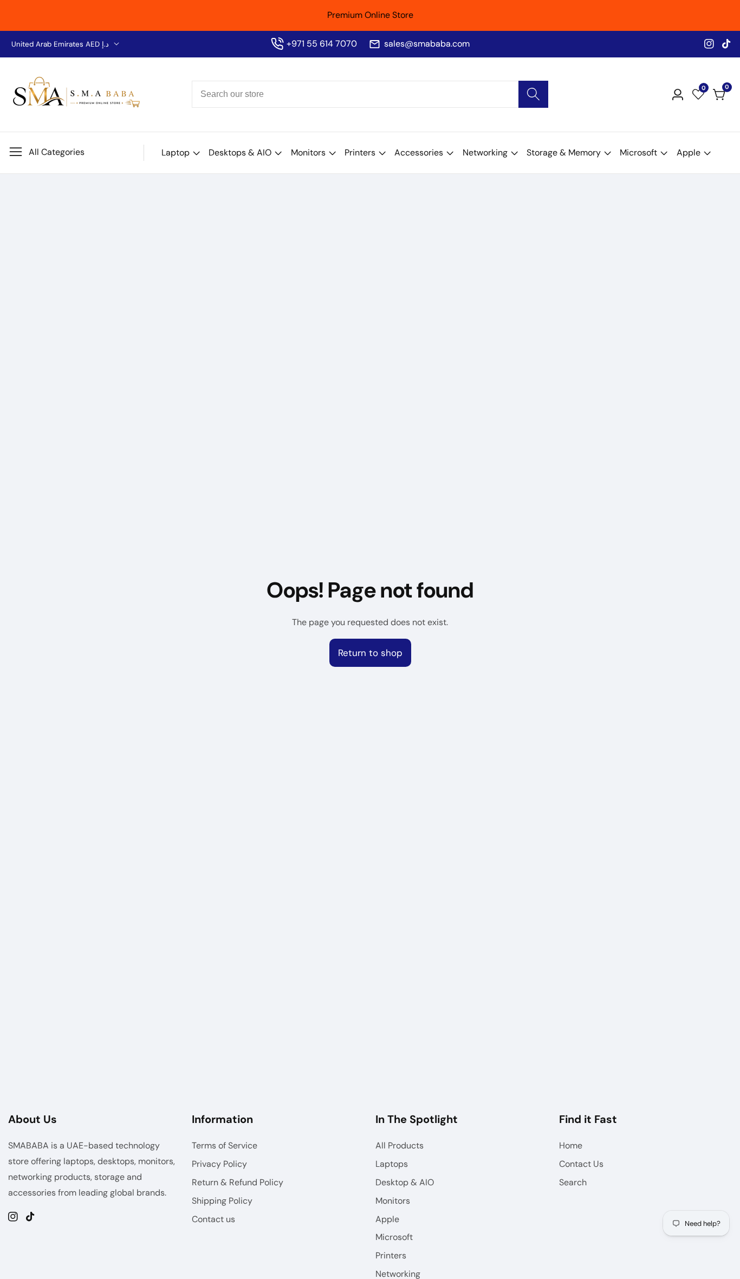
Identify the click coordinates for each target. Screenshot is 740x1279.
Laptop (175, 152)
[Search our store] (533, 94)
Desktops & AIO (240, 152)
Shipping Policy (222, 1200)
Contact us (213, 1219)
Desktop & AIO (404, 1182)
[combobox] (370, 94)
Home (570, 1145)
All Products (399, 1145)
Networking (485, 152)
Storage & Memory (564, 152)
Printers (360, 152)
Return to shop (370, 653)
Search (573, 1182)
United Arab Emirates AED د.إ (61, 44)
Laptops (391, 1164)
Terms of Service (224, 1145)
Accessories (418, 152)
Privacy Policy (219, 1164)
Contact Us (581, 1164)
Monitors (308, 152)
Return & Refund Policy (237, 1182)
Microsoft (638, 152)
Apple (688, 152)
